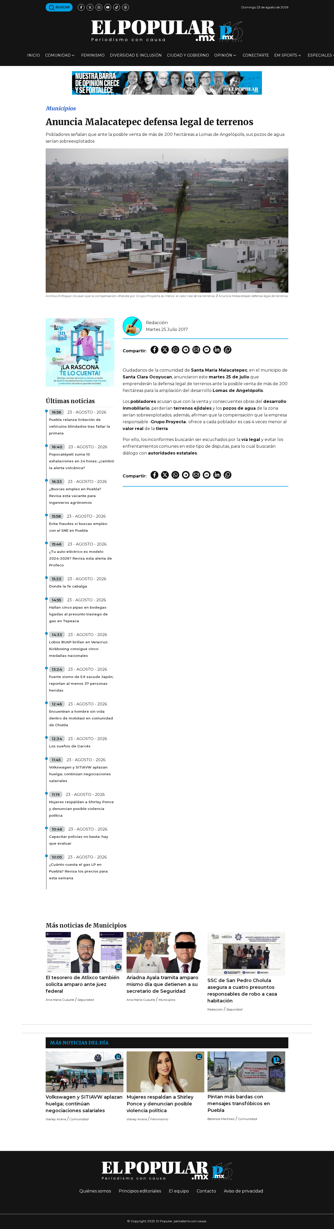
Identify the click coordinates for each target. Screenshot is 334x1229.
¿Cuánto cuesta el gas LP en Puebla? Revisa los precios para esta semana (78, 871)
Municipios (61, 108)
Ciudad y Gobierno (188, 55)
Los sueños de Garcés (70, 746)
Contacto (206, 1191)
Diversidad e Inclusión (136, 55)
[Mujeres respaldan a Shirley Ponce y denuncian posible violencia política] (165, 1071)
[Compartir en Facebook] (154, 350)
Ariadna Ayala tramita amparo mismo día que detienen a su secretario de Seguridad (162, 984)
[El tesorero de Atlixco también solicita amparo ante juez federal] (84, 952)
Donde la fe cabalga (68, 586)
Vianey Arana (56, 1119)
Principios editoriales (140, 1191)
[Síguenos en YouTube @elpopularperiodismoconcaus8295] (107, 7)
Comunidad (58, 55)
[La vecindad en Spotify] (80, 352)
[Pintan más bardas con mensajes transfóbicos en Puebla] (246, 1071)
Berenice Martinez (221, 1119)
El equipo (179, 1191)
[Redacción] (132, 325)
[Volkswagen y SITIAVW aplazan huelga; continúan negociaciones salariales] (84, 1071)
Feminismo (93, 55)
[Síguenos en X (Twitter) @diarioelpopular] (90, 7)
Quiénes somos (95, 1191)
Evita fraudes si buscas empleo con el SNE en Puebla (78, 527)
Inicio (33, 55)
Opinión (223, 55)
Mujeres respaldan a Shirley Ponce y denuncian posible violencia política (81, 809)
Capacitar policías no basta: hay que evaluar (78, 839)
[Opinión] (167, 82)
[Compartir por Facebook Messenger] (206, 350)
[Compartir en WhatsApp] (175, 350)
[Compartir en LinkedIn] (217, 350)
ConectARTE (256, 55)
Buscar (62, 7)
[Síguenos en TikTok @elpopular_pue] (116, 7)
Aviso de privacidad (243, 1191)
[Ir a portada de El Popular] (167, 31)
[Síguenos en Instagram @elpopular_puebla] (99, 7)
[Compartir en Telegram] (186, 350)
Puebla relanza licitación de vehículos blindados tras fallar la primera (79, 426)
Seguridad (85, 1000)
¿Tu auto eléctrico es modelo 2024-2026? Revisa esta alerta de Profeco (80, 558)
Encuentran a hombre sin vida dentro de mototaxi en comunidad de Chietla (81, 718)
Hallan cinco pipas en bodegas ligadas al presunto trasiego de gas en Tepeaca (78, 614)
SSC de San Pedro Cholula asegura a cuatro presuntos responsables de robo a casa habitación (242, 991)
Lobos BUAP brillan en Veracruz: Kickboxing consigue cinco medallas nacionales (78, 649)
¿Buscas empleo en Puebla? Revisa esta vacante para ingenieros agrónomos (75, 496)
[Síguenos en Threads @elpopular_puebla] (125, 7)
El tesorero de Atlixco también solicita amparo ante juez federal (83, 984)
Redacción (157, 322)
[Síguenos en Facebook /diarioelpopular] (81, 7)
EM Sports (285, 55)
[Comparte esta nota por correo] (196, 350)
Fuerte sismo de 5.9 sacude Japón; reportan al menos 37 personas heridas (81, 683)
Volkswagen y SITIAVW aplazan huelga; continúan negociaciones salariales (80, 774)
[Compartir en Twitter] (165, 350)
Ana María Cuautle (60, 1000)
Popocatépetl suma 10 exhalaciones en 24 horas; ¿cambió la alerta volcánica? (81, 461)
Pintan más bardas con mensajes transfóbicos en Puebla (238, 1103)
